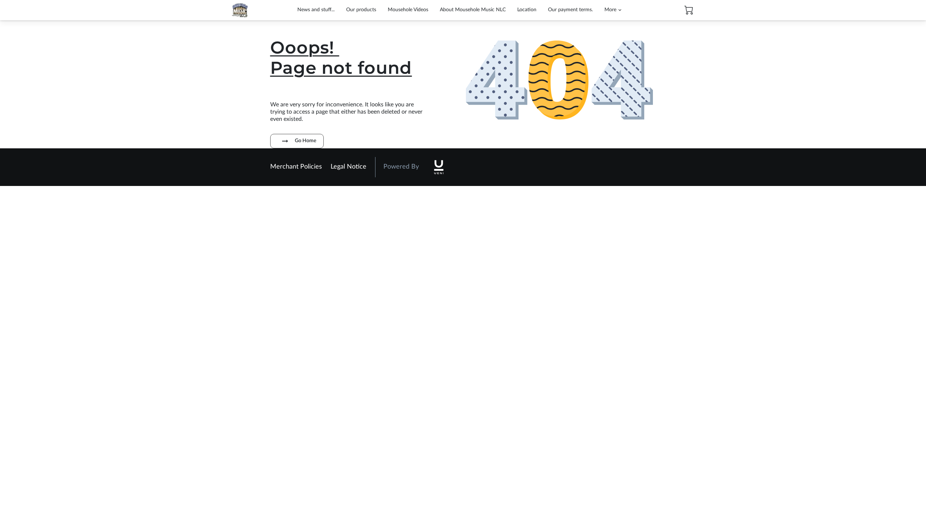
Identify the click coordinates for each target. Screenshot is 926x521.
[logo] (438, 167)
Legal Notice (348, 167)
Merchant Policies (296, 167)
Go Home (305, 140)
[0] (688, 10)
